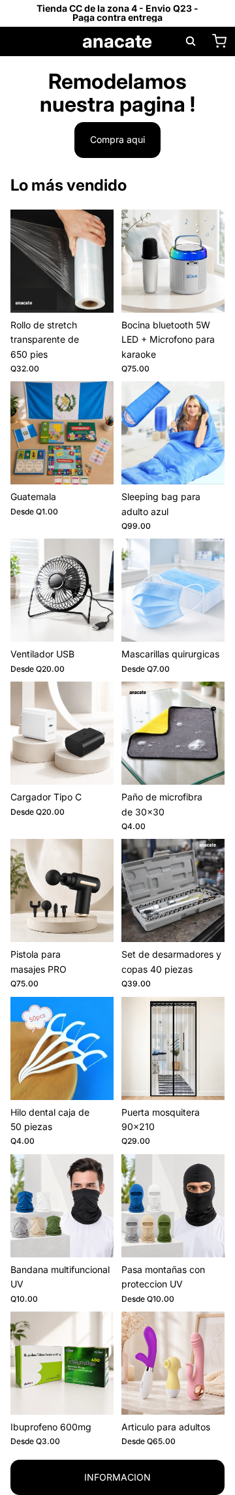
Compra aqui (117, 139)
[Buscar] (190, 41)
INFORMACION (117, 1477)
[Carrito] (219, 41)
